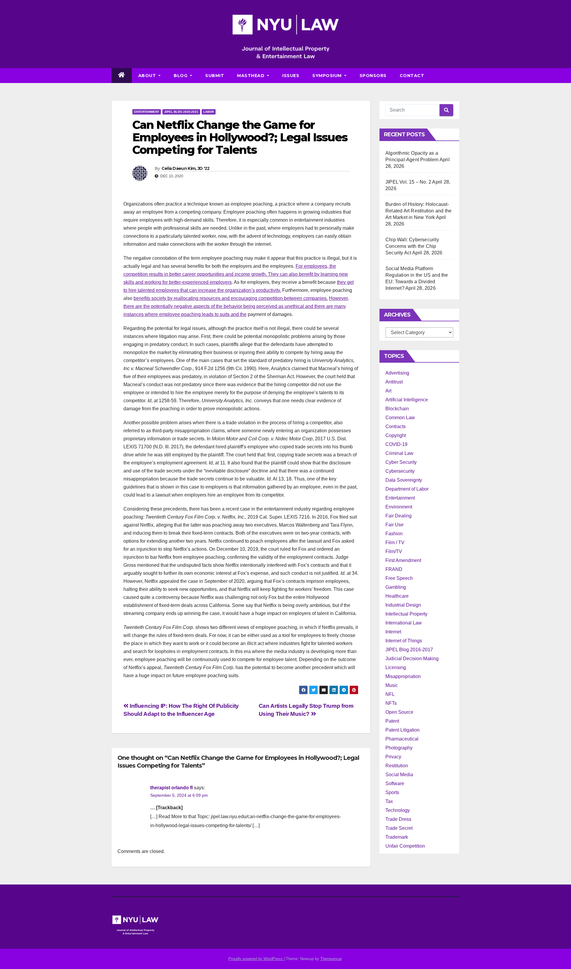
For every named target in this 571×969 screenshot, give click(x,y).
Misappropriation (403, 676)
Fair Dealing (398, 515)
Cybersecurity (400, 471)
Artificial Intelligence (406, 399)
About (147, 75)
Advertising (397, 372)
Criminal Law (399, 453)
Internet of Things (403, 640)
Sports (392, 792)
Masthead (251, 75)
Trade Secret (398, 828)
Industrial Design (403, 605)
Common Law (400, 417)
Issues (290, 75)
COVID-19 (396, 444)
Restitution (396, 765)
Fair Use (394, 524)
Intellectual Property (406, 613)
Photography (398, 747)
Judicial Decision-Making (412, 658)
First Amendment (403, 560)
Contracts (395, 426)
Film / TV (394, 542)
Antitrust (394, 381)
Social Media (399, 774)
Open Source (399, 712)
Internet (393, 631)
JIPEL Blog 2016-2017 (409, 649)
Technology (397, 810)
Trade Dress (398, 819)
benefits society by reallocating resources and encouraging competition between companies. (231, 298)
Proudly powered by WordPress (256, 959)
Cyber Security (401, 462)
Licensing (395, 667)
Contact (412, 75)
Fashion (394, 533)
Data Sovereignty (403, 480)
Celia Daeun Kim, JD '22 (185, 168)
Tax (389, 801)
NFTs (391, 703)
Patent (392, 721)
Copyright (395, 435)
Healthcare (397, 596)
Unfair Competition (405, 846)
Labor (208, 111)
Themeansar (330, 959)
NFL (390, 694)
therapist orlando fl (171, 787)
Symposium (327, 75)
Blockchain (397, 408)
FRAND (393, 569)
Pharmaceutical (401, 738)
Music (391, 685)
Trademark (396, 837)
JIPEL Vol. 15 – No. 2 (408, 181)
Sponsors (373, 75)
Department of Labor (407, 488)
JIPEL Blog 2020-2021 (181, 111)
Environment (398, 506)
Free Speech (399, 578)
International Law (403, 622)
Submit (214, 75)
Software (394, 783)
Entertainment (146, 111)
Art (388, 390)
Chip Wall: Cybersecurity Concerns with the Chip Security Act (412, 246)
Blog (181, 75)
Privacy (393, 756)
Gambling (395, 587)
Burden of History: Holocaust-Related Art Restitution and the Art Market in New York (418, 211)
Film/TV (393, 551)
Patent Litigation (402, 729)
